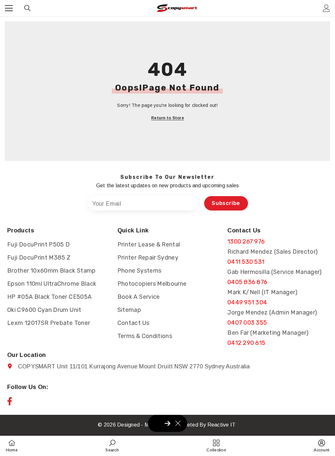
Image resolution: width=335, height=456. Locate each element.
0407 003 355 (247, 322)
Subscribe (226, 203)
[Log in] (326, 8)
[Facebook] (9, 401)
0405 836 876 (247, 282)
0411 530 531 (245, 261)
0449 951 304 (247, 302)
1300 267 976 (246, 241)
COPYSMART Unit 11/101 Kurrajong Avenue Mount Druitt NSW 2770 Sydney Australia (134, 366)
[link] (112, 445)
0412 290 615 (246, 342)
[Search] (27, 8)
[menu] (9, 8)
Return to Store (167, 118)
